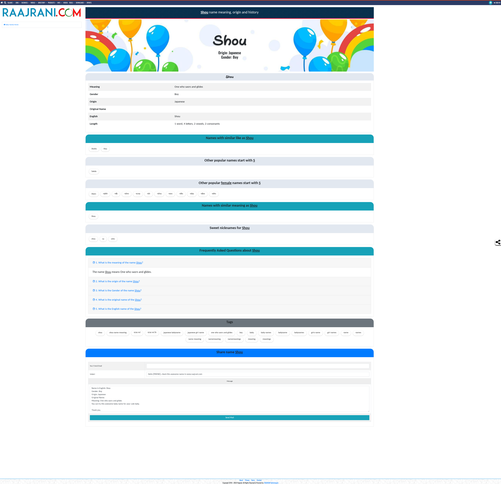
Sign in (497, 2)
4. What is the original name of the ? (118, 300)
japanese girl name (196, 333)
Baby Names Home (11, 25)
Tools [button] (71, 2)
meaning (251, 339)
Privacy (247, 480)
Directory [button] (41, 2)
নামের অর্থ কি (152, 333)
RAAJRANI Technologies (271, 482)
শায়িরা (192, 194)
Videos (65, 2)
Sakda (93, 171)
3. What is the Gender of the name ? (118, 290)
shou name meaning (118, 333)
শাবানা (170, 194)
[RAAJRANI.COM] (42, 12)
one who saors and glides (221, 333)
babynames (299, 333)
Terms (253, 480)
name (346, 333)
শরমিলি (105, 194)
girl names (331, 333)
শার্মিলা (214, 194)
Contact (259, 480)
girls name (315, 333)
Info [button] (59, 2)
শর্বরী (115, 194)
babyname (282, 333)
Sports (89, 2)
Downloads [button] (80, 2)
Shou (93, 216)
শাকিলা (126, 194)
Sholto (94, 149)
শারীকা (203, 194)
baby (252, 333)
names (358, 333)
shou (100, 333)
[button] (490, 3)
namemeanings (234, 339)
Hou (105, 149)
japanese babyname (171, 333)
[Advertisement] (42, 48)
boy (241, 333)
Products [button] (51, 2)
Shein (93, 194)
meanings (267, 339)
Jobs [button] (17, 2)
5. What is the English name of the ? (118, 309)
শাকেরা (138, 194)
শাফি (148, 194)
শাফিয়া (159, 194)
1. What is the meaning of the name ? (119, 262)
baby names (266, 333)
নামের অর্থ (137, 333)
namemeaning (214, 339)
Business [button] (25, 2)
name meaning (194, 339)
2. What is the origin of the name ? (117, 281)
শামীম (181, 194)
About (241, 480)
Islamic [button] (10, 2)
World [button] (33, 2)
